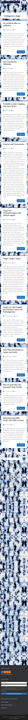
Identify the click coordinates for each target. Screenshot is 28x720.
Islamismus (12, 622)
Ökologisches (8, 538)
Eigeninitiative (10, 613)
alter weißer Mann (9, 605)
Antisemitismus (6, 607)
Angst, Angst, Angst (12, 258)
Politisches (8, 541)
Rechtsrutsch (6, 644)
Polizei (4, 639)
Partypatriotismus (18, 638)
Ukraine (11, 651)
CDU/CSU (15, 609)
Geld (4, 620)
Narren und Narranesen (13, 144)
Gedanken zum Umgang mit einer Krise (14, 105)
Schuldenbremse (15, 646)
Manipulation (20, 629)
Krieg (24, 627)
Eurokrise (11, 616)
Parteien (4, 638)
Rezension (5, 646)
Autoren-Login (4, 702)
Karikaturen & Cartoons (10, 560)
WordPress (16, 718)
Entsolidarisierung (21, 615)
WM (20, 655)
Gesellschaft (7, 620)
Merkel (18, 631)
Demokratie (5, 611)
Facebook (15, 616)
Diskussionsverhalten (20, 611)
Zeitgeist (5, 656)
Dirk (12, 68)
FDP (19, 616)
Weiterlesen (21, 51)
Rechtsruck (17, 642)
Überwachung (5, 651)
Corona (22, 609)
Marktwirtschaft (6, 631)
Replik (6, 584)
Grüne (20, 620)
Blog (6, 532)
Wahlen (11, 655)
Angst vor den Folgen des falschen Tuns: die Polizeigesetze (13, 309)
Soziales (7, 546)
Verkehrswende (12, 653)
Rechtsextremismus (8, 642)
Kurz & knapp (8, 576)
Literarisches (8, 568)
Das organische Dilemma (10, 63)
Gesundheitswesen (14, 620)
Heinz (13, 148)
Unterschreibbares (9, 590)
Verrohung (5, 655)
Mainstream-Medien (12, 629)
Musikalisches (8, 571)
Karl (15, 29)
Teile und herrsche (7, 649)
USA (20, 651)
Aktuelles (7, 529)
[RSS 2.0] (5, 672)
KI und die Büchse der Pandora (16, 503)
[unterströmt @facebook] (2, 672)
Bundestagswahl (6, 609)
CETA (18, 609)
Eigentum (16, 613)
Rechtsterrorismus (14, 644)
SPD (15, 647)
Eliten (20, 613)
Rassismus (20, 639)
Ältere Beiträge (21, 453)
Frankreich (10, 618)
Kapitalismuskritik (18, 623)
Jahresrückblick (20, 622)
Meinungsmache (13, 631)
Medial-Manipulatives (10, 535)
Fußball (22, 618)
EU (8, 616)
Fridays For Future (17, 618)
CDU (11, 609)
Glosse (6, 557)
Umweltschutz (16, 651)
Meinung (7, 579)
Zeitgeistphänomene (11, 656)
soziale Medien (6, 647)
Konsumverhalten (8, 627)
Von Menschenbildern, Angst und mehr (13, 351)
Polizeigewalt (8, 639)
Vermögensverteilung (20, 653)
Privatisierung (14, 639)
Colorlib (23, 717)
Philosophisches (9, 581)
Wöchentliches (9, 552)
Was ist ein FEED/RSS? (6, 674)
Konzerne (15, 627)
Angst (21, 605)
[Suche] (24, 458)
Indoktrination (7, 622)
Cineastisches (8, 565)
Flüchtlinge (5, 618)
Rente (19, 644)
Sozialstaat (11, 647)
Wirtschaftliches (9, 549)
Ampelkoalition (16, 605)
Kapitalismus (10, 623)
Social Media (22, 646)
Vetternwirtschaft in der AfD (15, 500)
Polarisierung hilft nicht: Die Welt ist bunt (13, 419)
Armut (10, 607)
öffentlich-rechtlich (20, 635)
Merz (21, 631)
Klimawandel (20, 625)
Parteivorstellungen (11, 638)
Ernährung (5, 616)
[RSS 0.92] (7, 672)
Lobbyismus (5, 629)
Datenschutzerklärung (10, 688)
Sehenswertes (8, 587)
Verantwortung (6, 653)
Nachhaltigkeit (10, 633)
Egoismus (5, 613)
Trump (18, 649)
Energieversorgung (7, 615)
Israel (16, 622)
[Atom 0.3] (9, 672)
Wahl (8, 655)
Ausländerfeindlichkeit (17, 607)
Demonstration (12, 611)
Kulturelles (7, 563)
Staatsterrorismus (20, 647)
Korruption (20, 627)
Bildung (23, 607)
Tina (13, 110)
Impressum (4, 708)
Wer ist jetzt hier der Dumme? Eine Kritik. (12, 386)
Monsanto (5, 633)
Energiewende (14, 615)
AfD (4, 605)
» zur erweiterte (11, 461)
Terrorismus (13, 649)
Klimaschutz (13, 625)
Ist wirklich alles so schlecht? (11, 24)
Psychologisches (9, 544)
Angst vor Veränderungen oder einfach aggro (12, 212)
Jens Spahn (5, 623)
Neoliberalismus (9, 635)
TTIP (21, 649)
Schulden (9, 646)
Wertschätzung (16, 655)
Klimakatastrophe (7, 625)
